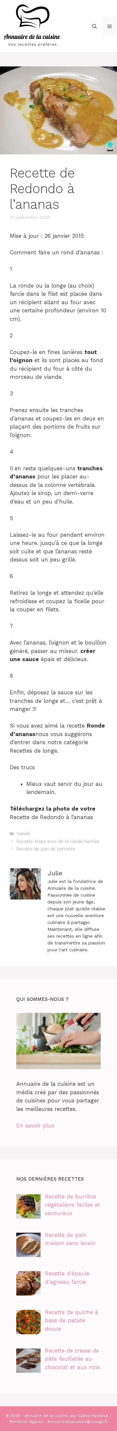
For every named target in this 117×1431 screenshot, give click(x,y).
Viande (23, 833)
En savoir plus (35, 1125)
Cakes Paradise (93, 1415)
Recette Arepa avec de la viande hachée (58, 841)
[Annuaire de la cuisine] (32, 25)
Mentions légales (26, 1421)
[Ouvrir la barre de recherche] (94, 26)
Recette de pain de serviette (46, 848)
